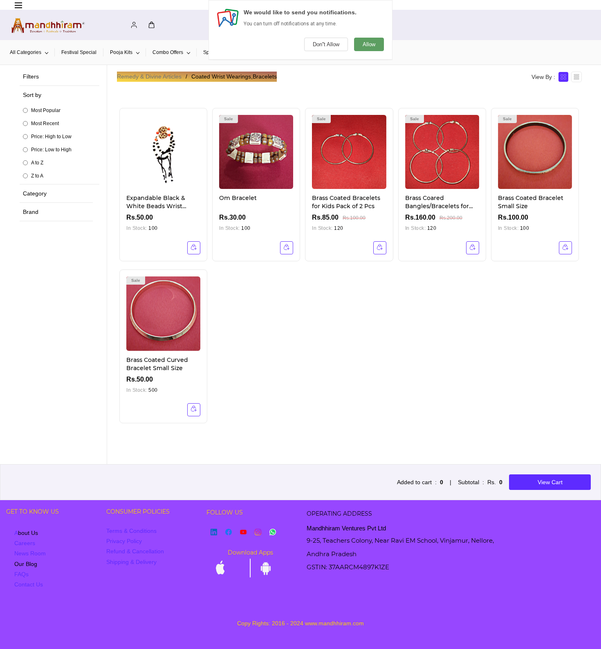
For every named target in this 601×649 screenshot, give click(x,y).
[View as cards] (563, 77)
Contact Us (28, 584)
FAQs (21, 574)
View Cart (550, 482)
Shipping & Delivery (131, 562)
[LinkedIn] (214, 532)
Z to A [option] (37, 176)
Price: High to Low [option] (51, 136)
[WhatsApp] (272, 532)
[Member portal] (131, 25)
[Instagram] (258, 532)
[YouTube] (243, 532)
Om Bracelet (238, 198)
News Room (30, 553)
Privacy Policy (124, 541)
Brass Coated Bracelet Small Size (530, 202)
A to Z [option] (37, 163)
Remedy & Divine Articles (149, 76)
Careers (24, 543)
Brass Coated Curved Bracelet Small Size (157, 364)
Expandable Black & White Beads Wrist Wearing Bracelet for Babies (157, 202)
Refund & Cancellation (135, 551)
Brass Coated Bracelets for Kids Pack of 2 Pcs (346, 202)
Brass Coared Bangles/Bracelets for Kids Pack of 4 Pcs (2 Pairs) (437, 202)
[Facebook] (228, 532)
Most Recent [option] (45, 123)
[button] (61, 135)
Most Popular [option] (46, 110)
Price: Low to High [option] (51, 150)
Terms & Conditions (131, 531)
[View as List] (576, 77)
